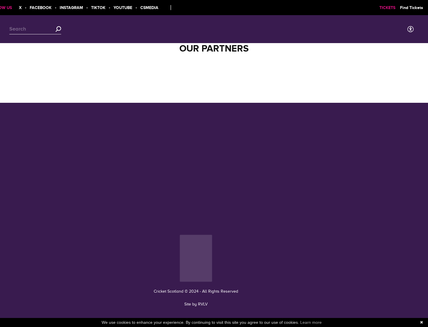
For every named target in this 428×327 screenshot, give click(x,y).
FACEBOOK (37, 7)
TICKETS (384, 7)
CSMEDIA (146, 7)
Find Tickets (408, 7)
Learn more (311, 322)
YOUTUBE (119, 7)
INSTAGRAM (68, 7)
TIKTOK (95, 7)
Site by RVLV (196, 304)
